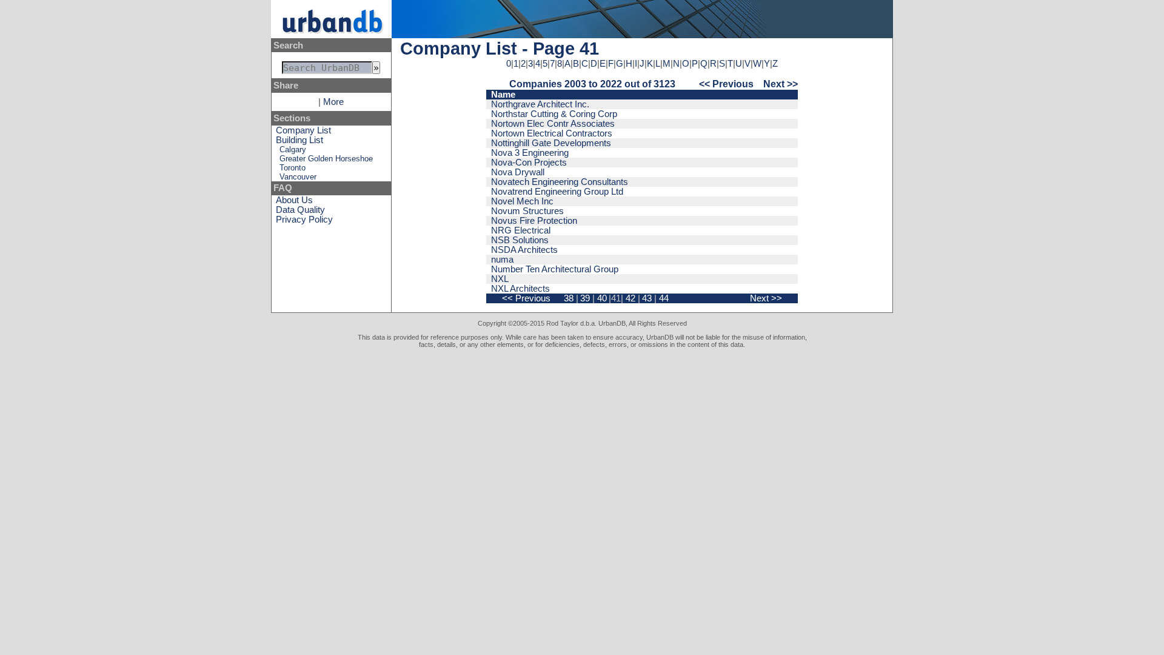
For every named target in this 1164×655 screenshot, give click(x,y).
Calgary (292, 149)
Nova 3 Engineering (530, 153)
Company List (303, 130)
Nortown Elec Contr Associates (553, 124)
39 (585, 298)
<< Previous (726, 83)
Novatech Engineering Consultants (559, 182)
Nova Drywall (517, 172)
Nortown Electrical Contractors (551, 133)
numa (502, 259)
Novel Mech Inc (522, 201)
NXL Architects (520, 289)
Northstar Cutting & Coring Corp (554, 114)
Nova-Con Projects (529, 162)
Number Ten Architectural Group (554, 269)
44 (664, 298)
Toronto (292, 167)
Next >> (780, 83)
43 (647, 298)
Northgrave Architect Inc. (540, 104)
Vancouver (297, 176)
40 (602, 298)
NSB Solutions (520, 240)
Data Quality (300, 210)
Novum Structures (527, 211)
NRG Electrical (520, 230)
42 (630, 298)
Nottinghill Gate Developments (551, 143)
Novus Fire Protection (534, 221)
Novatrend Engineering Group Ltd (557, 191)
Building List (299, 140)
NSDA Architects (524, 250)
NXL (500, 279)
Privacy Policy (304, 219)
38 (569, 298)
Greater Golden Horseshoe (326, 158)
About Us (294, 200)
